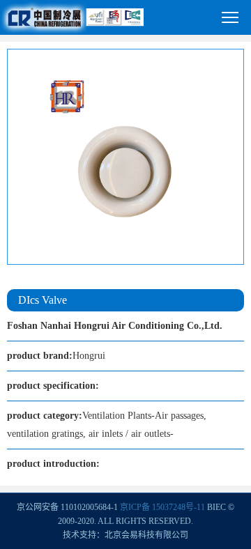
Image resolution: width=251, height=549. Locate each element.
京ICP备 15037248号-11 (162, 507)
